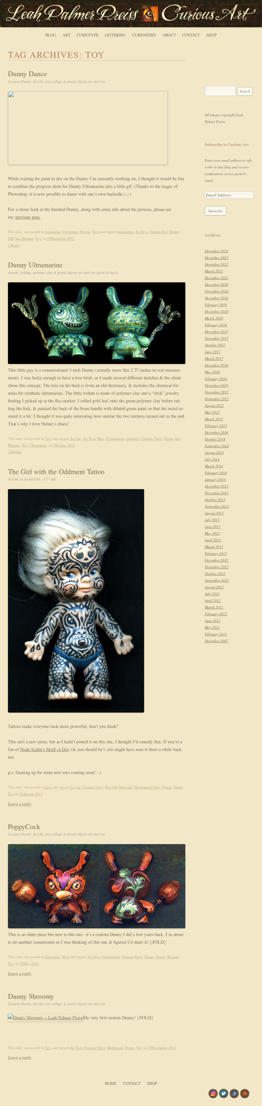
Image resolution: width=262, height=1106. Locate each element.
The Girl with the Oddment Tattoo (56, 474)
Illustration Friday (147, 787)
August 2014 (214, 452)
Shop (211, 34)
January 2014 (215, 479)
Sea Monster (24, 238)
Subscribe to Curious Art (227, 144)
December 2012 (216, 560)
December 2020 (216, 284)
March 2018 (214, 318)
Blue (100, 438)
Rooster (173, 956)
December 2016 (216, 365)
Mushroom (115, 1047)
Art (66, 34)
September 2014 (217, 445)
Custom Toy (158, 231)
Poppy (161, 956)
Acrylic (75, 438)
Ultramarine (38, 445)
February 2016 (216, 378)
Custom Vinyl (152, 438)
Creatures (133, 438)
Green (168, 438)
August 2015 (214, 405)
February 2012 (216, 613)
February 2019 (216, 304)
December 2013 (216, 486)
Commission (115, 438)
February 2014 (216, 472)
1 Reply (13, 245)
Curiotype (87, 34)
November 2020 (216, 291)
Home (110, 1083)
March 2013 (214, 546)
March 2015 (214, 418)
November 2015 (216, 392)
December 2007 (216, 640)
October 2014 (215, 439)
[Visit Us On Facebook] (234, 1097)
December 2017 (216, 331)
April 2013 (213, 539)
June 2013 (212, 526)
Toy (38, 238)
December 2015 (216, 385)
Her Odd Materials (118, 787)
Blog (50, 34)
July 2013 (212, 519)
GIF (10, 238)
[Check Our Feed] (244, 1097)
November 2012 (216, 566)
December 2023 (216, 257)
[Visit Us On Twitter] (223, 1097)
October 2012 (215, 573)
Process (85, 231)
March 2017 (214, 358)
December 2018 (216, 311)
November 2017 (216, 338)
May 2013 (212, 533)
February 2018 (216, 324)
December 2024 (216, 250)
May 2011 (212, 627)
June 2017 (212, 351)
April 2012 (213, 600)
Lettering (115, 34)
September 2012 (217, 580)
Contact (191, 34)
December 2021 (216, 277)
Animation (52, 231)
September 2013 (217, 506)
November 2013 (216, 492)
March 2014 (214, 466)
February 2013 (216, 553)
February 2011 (216, 634)
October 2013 (215, 499)
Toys (95, 231)
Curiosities (144, 34)
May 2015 (212, 412)
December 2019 (216, 297)
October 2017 (215, 345)
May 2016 (212, 371)
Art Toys (141, 231)
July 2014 (212, 459)
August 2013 (214, 513)
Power (167, 787)
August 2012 (214, 587)
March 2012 (214, 607)
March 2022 (214, 271)
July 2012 (212, 593)
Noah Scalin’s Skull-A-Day (44, 749)
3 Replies (14, 451)
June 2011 (212, 620)
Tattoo (178, 787)
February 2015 (216, 425)
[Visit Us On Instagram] (213, 1097)
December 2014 (216, 432)
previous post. (28, 217)
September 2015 (217, 398)
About (169, 34)
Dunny (174, 231)
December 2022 (216, 264)
